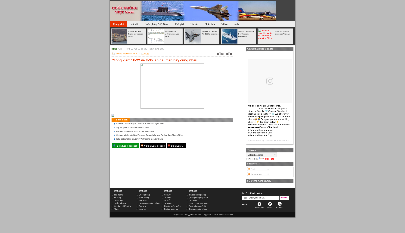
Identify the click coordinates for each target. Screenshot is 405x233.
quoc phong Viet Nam (198, 203)
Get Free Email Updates (252, 193)
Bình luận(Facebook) (127, 146)
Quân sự (143, 206)
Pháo (116, 209)
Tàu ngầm (118, 195)
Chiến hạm (119, 200)
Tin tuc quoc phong (197, 195)
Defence (167, 203)
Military (167, 195)
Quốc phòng (144, 195)
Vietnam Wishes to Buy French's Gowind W (246, 33)
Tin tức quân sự (171, 209)
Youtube (279, 208)
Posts (253, 169)
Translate (269, 158)
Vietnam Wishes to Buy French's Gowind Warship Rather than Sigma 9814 (149, 135)
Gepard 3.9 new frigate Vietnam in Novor (135, 33)
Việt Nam (143, 200)
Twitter (270, 208)
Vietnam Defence (225, 215)
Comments (256, 174)
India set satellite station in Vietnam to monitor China (139, 139)
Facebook (259, 208)
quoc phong (144, 198)
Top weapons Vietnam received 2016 (172, 33)
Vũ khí (166, 200)
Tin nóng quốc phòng (198, 209)
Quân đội (193, 200)
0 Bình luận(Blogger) (154, 146)
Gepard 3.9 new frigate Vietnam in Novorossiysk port (140, 124)
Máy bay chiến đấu (122, 206)
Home (114, 49)
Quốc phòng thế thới (198, 206)
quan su (142, 209)
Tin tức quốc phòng (172, 206)
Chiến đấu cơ (120, 203)
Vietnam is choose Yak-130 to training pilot (135, 131)
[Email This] (218, 53)
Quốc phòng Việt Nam (198, 198)
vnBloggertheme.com (192, 215)
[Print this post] (222, 53)
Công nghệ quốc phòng (149, 203)
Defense (167, 198)
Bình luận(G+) (178, 146)
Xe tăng (117, 198)
